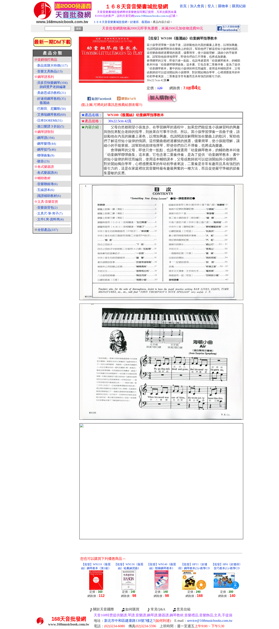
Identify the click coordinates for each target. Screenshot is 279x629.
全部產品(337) (47, 230)
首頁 (183, 6)
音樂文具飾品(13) (50, 71)
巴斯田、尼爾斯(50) (51, 108)
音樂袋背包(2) (47, 207)
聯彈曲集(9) (45, 155)
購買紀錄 (239, 6)
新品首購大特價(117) (52, 65)
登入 (211, 6)
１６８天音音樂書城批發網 (110, 22)
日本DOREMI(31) (49, 120)
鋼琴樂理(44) (46, 143)
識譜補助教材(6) (49, 196)
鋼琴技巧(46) (46, 149)
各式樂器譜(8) (47, 172)
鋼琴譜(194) (45, 137)
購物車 (223, 6)
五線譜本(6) (45, 190)
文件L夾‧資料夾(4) (50, 219)
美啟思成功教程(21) (51, 93)
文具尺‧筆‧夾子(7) (50, 213)
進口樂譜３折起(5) (50, 126)
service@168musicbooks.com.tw (210, 620)
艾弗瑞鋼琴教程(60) (51, 114)
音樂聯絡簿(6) (47, 184)
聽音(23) (43, 161)
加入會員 (197, 6)
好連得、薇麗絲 (140, 22)
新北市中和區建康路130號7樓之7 (137, 620)
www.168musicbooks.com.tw (152, 15)
